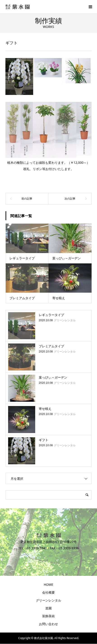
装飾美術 (48, 616)
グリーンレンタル (48, 600)
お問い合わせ (48, 624)
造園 (48, 608)
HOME (48, 584)
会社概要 (48, 592)
